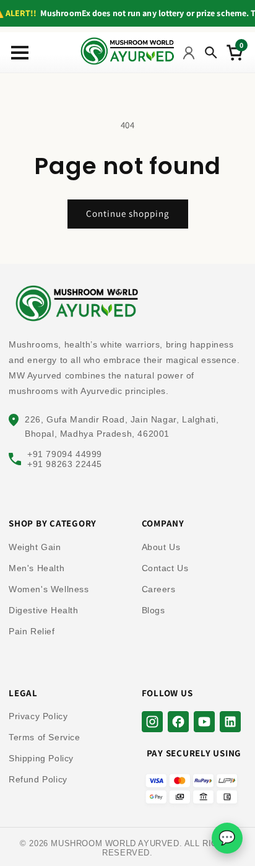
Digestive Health (44, 610)
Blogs (153, 610)
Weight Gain (35, 547)
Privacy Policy (38, 716)
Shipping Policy (41, 758)
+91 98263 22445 (64, 464)
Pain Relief (32, 631)
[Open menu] (17, 52)
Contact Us (165, 568)
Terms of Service (44, 737)
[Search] (211, 53)
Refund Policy (38, 779)
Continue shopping (128, 213)
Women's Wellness (49, 589)
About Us (161, 547)
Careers (159, 589)
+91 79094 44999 (64, 454)
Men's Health (36, 568)
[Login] (189, 53)
